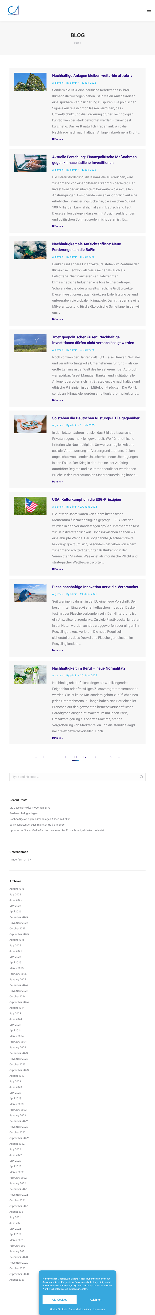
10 (66, 757)
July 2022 (15, 1149)
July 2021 (15, 1217)
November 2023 (18, 1058)
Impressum (99, 1309)
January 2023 (17, 1115)
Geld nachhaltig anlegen (23, 813)
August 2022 (17, 1143)
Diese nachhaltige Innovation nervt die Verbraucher (95, 587)
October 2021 (17, 1200)
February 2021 (18, 1245)
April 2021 (15, 1234)
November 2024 (18, 990)
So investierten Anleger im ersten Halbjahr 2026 (37, 824)
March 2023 (16, 1104)
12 (85, 757)
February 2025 (18, 973)
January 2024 (17, 1047)
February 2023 (18, 1109)
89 (110, 757)
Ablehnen (95, 1299)
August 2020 (17, 1279)
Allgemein (58, 82)
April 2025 (15, 962)
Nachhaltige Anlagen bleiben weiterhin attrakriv (92, 75)
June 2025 (15, 951)
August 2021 (17, 1211)
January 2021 (17, 1251)
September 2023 (19, 1070)
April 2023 (15, 1098)
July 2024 (15, 1013)
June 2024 (15, 1019)
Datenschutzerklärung (80, 1309)
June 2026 (15, 900)
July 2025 (15, 945)
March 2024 (16, 1036)
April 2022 (15, 1166)
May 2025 (15, 956)
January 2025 (17, 979)
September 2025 (19, 934)
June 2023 (15, 1087)
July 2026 (15, 894)
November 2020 (18, 1262)
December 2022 (18, 1121)
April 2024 (15, 1030)
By (71, 82)
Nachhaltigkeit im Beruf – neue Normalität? (89, 668)
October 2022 (17, 1132)
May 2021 (15, 1228)
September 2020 (19, 1274)
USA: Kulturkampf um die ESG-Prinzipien (86, 499)
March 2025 (16, 968)
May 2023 (15, 1092)
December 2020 (18, 1257)
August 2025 (17, 939)
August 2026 (17, 888)
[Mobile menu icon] (148, 10)
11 (76, 757)
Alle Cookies (59, 1299)
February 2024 (18, 1041)
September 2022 (19, 1138)
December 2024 (18, 985)
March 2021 (16, 1240)
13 (94, 757)
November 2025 (18, 922)
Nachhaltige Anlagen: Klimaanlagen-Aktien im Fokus (39, 818)
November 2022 (18, 1126)
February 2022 (18, 1177)
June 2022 (15, 1155)
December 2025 (18, 917)
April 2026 (15, 911)
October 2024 (17, 996)
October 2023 (17, 1064)
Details (56, 138)
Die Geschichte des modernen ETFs (29, 807)
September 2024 (19, 1002)
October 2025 (17, 928)
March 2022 (16, 1172)
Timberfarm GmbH (20, 859)
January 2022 (17, 1183)
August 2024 (17, 1007)
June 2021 (15, 1223)
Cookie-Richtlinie (58, 1309)
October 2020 (17, 1268)
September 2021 (19, 1206)
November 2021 (18, 1194)
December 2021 (18, 1189)
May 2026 (15, 905)
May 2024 (15, 1024)
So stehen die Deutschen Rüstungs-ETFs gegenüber (96, 418)
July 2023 (15, 1081)
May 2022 (15, 1160)
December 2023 (18, 1053)
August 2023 (17, 1075)
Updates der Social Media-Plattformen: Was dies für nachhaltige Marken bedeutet (56, 830)
